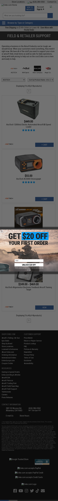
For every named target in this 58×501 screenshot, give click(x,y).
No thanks (29, 270)
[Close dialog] (2, 231)
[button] (29, 266)
